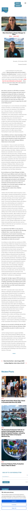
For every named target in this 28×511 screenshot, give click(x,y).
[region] (14, 500)
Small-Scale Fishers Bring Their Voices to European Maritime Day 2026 (13, 401)
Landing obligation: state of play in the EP (14, 363)
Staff (17, 36)
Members (18, 5)
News (10, 36)
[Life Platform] (5, 12)
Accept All (14, 501)
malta (14, 36)
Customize (14, 504)
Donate (18, 3)
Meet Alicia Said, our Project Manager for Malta (14, 33)
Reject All (14, 508)
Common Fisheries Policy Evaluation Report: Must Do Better (12, 464)
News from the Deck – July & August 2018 (14, 361)
